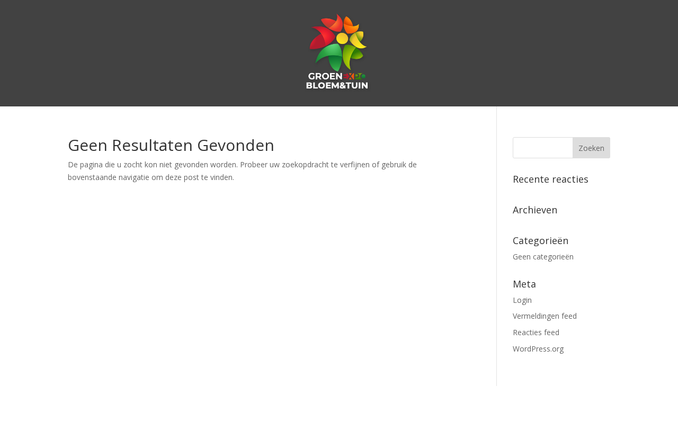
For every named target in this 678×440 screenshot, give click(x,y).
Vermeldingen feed (545, 316)
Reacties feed (536, 332)
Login (522, 300)
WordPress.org (538, 349)
